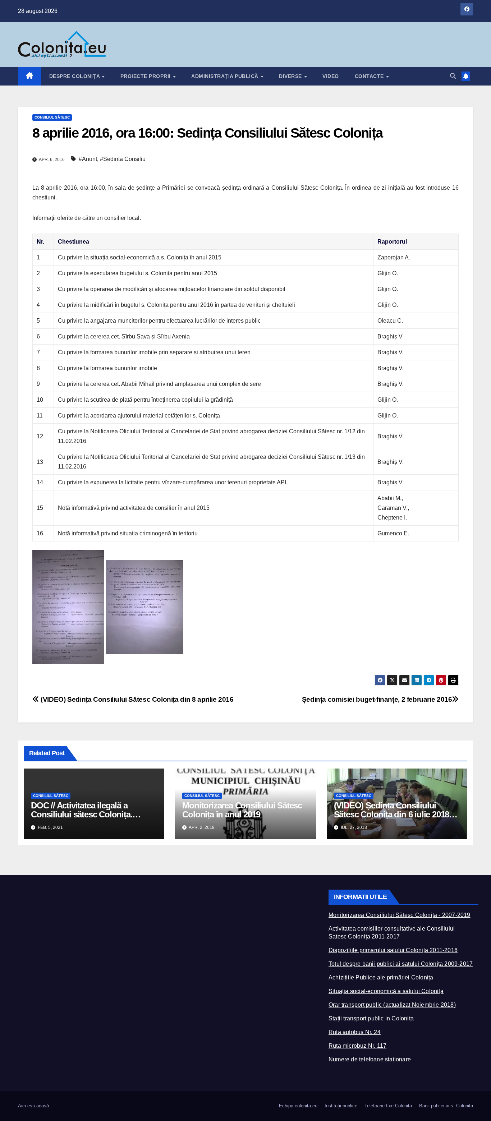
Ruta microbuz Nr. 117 (357, 1046)
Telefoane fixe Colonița (388, 1105)
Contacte (370, 76)
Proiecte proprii (146, 76)
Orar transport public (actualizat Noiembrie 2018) (392, 1005)
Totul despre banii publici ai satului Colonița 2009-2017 (401, 964)
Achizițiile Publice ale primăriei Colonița (381, 977)
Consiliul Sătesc (52, 117)
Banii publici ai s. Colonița (446, 1105)
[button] (453, 76)
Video (330, 76)
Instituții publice (341, 1105)
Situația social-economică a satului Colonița (386, 991)
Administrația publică (225, 76)
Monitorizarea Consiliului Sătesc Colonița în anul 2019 (242, 810)
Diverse (291, 76)
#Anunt (88, 159)
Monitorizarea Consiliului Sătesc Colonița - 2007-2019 (400, 915)
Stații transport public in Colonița (371, 1018)
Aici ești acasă (33, 1105)
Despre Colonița (75, 76)
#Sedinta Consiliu (123, 159)
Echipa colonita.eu (298, 1105)
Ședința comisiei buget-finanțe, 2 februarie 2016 (377, 699)
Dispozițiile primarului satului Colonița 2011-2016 (393, 950)
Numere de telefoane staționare (370, 1059)
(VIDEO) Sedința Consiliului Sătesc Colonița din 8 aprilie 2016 (136, 699)
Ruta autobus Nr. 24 (355, 1032)
